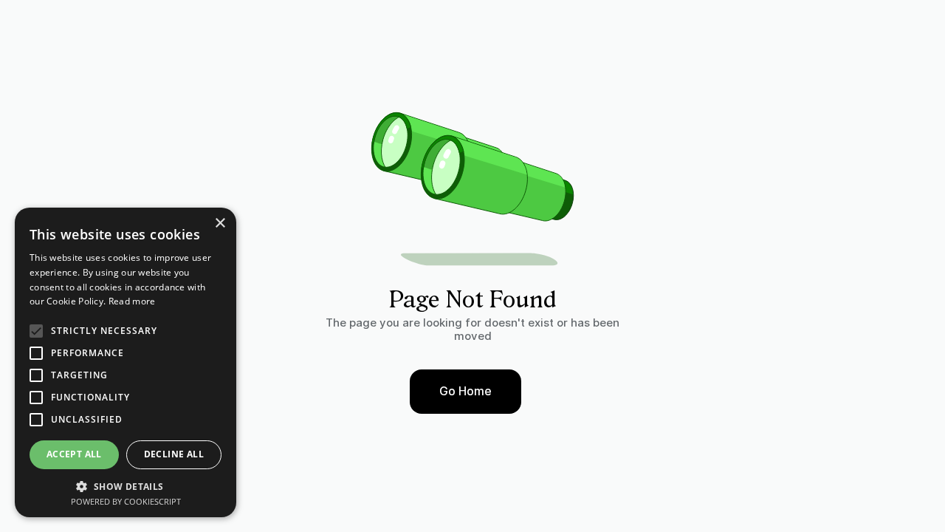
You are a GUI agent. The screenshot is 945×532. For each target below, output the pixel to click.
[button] (125, 485)
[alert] (125, 362)
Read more (132, 301)
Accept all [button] (74, 454)
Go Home (465, 390)
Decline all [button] (174, 454)
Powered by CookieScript (126, 501)
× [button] (219, 223)
